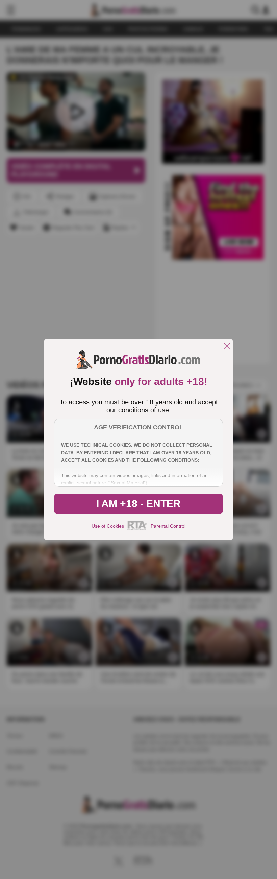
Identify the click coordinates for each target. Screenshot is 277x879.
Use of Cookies (108, 526)
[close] (227, 346)
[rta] (137, 529)
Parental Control (168, 526)
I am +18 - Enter (138, 503)
